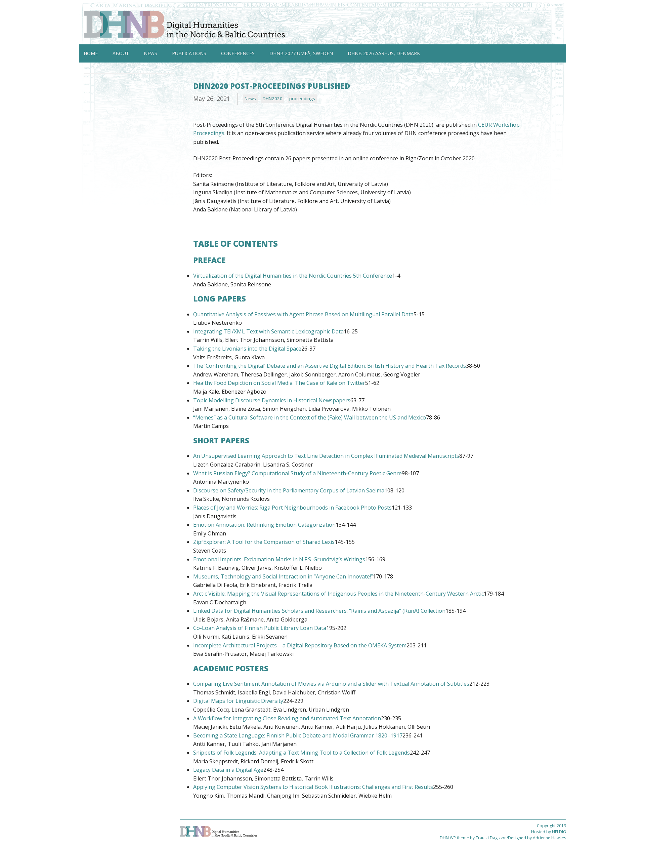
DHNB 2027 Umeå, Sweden (301, 53)
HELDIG (559, 832)
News (150, 53)
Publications (189, 53)
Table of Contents (235, 243)
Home (91, 53)
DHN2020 (273, 98)
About (121, 53)
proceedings (302, 98)
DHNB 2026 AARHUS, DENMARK (384, 53)
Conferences (238, 53)
